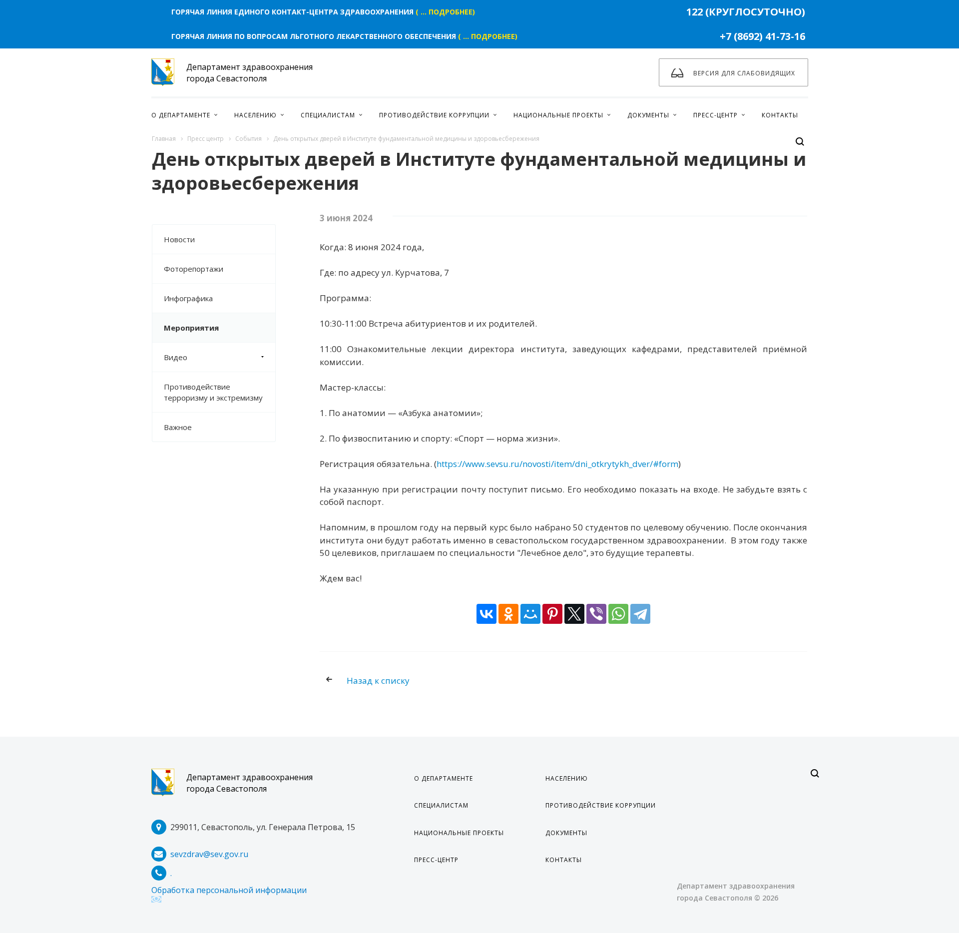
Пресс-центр (436, 860)
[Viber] (596, 614)
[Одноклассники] (508, 614)
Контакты (563, 860)
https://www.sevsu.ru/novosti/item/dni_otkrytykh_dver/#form (557, 463)
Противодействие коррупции (600, 805)
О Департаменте (443, 778)
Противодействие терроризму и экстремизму (213, 392)
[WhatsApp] (618, 614)
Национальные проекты (459, 833)
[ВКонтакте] (486, 614)
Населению (566, 778)
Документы (566, 833)
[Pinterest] (552, 614)
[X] (574, 614)
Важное (178, 427)
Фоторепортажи (193, 269)
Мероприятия (191, 328)
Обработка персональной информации (229, 890)
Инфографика (188, 298)
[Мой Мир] (530, 614)
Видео (175, 357)
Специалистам (441, 805)
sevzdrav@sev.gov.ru (209, 854)
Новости (179, 239)
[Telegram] (640, 614)
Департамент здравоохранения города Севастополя (249, 783)
